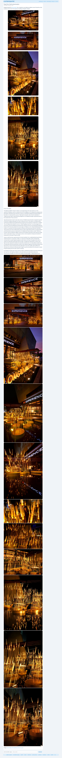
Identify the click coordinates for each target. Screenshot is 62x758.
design (53, 1)
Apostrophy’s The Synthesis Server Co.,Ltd (15, 747)
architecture (41, 1)
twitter (48, 754)
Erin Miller (6, 5)
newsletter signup (16, 754)
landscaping (49, 1)
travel (57, 1)
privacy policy (34, 754)
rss (55, 754)
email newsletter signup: (8, 751)
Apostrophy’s (14, 7)
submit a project (9, 754)
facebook (44, 754)
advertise (29, 754)
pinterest (39, 754)
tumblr (52, 754)
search (22, 754)
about (25, 754)
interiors (44, 1)
